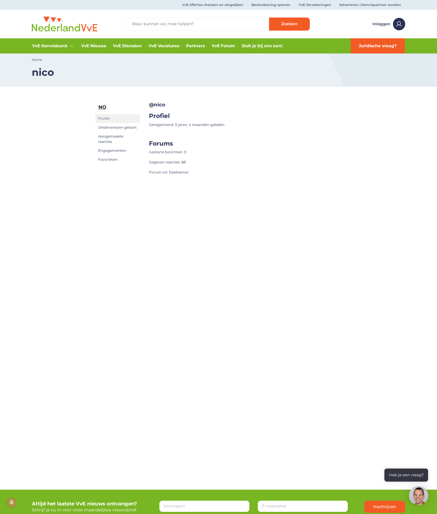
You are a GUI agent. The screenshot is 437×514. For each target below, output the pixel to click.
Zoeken (289, 23)
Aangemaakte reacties (110, 139)
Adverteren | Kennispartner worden (370, 5)
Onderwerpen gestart (117, 127)
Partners (195, 45)
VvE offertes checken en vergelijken (212, 5)
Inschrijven (384, 506)
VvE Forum (223, 45)
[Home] (65, 23)
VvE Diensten (127, 45)
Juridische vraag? (378, 45)
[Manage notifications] (11, 502)
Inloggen (381, 24)
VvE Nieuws (93, 45)
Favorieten (107, 159)
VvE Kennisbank (49, 45)
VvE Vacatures (164, 45)
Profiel (104, 118)
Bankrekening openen (270, 5)
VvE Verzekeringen (315, 5)
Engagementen (112, 150)
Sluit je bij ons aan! (262, 45)
